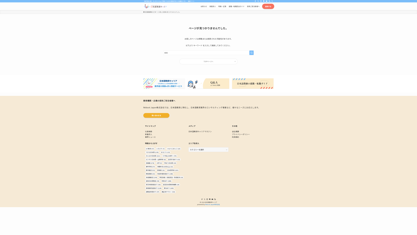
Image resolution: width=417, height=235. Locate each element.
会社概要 (235, 131)
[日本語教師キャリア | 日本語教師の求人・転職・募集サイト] (155, 6)
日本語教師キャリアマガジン (200, 131)
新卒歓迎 (150, 170)
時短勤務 (150, 174)
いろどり (160, 149)
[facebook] (255, 1)
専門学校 (150, 167)
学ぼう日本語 (170, 163)
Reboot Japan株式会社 (212, 204)
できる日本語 (152, 152)
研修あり (166, 181)
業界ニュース (150, 137)
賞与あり (169, 188)
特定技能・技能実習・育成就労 (171, 177)
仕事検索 (148, 131)
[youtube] (266, 1)
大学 (159, 163)
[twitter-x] (258, 1)
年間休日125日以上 (165, 167)
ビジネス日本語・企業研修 (156, 159)
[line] (263, 1)
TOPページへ (208, 61)
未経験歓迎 (151, 177)
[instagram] (261, 1)
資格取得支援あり (153, 188)
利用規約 (235, 137)
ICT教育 (150, 149)
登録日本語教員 (152, 181)
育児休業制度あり (153, 185)
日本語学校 (172, 170)
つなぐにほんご (173, 149)
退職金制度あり (152, 192)
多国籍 (150, 163)
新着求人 (148, 134)
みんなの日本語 (153, 156)
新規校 (161, 170)
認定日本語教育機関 (171, 185)
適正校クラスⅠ (168, 192)
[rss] (269, 1)
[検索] (272, 1)
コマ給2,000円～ (169, 156)
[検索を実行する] (251, 52)
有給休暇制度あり (165, 174)
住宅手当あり (174, 159)
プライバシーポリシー (241, 134)
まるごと (165, 152)
